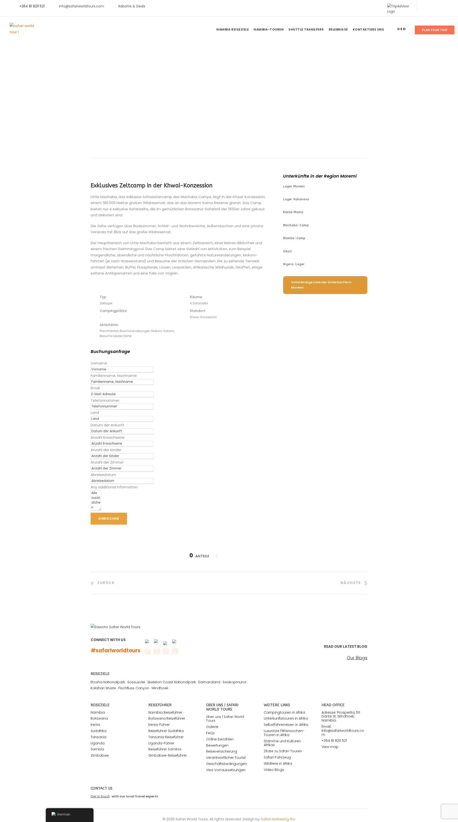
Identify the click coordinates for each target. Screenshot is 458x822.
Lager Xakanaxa (296, 199)
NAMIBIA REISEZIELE (232, 29)
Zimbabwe (100, 755)
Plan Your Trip (434, 30)
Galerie (212, 726)
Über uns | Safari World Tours (225, 718)
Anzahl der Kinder (106, 449)
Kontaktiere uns (368, 29)
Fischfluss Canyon (133, 688)
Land (95, 412)
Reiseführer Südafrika (166, 730)
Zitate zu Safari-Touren (283, 751)
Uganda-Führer (161, 743)
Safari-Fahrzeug (277, 757)
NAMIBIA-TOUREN (269, 29)
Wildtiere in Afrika (278, 763)
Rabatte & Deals (131, 6)
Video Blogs (274, 769)
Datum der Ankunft (107, 424)
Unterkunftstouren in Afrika (286, 718)
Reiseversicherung (221, 751)
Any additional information (114, 487)
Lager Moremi (294, 186)
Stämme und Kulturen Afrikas (282, 743)
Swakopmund (234, 682)
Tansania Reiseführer (166, 737)
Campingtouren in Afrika (284, 712)
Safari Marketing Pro (278, 819)
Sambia (97, 749)
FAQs (210, 733)
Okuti (287, 251)
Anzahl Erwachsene (108, 437)
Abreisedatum (103, 474)
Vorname (99, 363)
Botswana (99, 718)
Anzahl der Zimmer (107, 462)
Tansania (98, 737)
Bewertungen (217, 745)
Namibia (98, 712)
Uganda (97, 743)
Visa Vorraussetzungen (225, 770)
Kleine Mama (293, 212)
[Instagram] (448, 6)
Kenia (95, 724)
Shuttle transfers (306, 29)
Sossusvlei (136, 682)
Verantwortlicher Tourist (226, 757)
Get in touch (100, 796)
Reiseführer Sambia (164, 749)
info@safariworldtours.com (81, 6)
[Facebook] (425, 6)
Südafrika (98, 730)
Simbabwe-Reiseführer (167, 755)
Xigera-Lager (294, 264)
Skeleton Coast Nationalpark (171, 682)
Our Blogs (357, 657)
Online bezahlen (220, 739)
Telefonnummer (105, 400)
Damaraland (209, 682)
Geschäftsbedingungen (226, 763)
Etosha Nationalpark (108, 682)
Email (95, 387)
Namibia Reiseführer (165, 712)
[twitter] (433, 6)
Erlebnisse (338, 29)
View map (330, 746)
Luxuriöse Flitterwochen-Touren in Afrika (284, 732)
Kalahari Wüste (103, 688)
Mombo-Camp (294, 238)
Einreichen (109, 518)
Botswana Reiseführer (166, 718)
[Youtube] (440, 6)
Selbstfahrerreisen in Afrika (286, 724)
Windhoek (159, 688)
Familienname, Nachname (114, 375)
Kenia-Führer (159, 724)
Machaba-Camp (296, 225)
